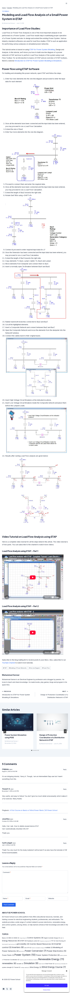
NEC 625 (21, 951)
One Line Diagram (34, 668)
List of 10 (28, 947)
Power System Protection (48, 955)
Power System (25, 954)
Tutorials (5, 11)
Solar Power (49, 963)
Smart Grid (42, 963)
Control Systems (35, 938)
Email (28, 898)
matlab (49, 947)
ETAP (5, 668)
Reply (65, 769)
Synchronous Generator (61, 963)
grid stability (23, 944)
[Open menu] (66, 3)
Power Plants (8, 955)
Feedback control (33, 941)
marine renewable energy (38, 947)
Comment (7, 872)
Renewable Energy (51, 959)
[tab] (31, 750)
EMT (62, 938)
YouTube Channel (8, 663)
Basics (5, 938)
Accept (47, 985)
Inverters (18, 947)
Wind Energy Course (54, 967)
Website (51, 898)
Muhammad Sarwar (9, 23)
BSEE (16, 938)
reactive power (24, 959)
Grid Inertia (5, 944)
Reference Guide (33, 959)
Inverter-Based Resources (42, 944)
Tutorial (17, 967)
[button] (66, 971)
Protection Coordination (11, 959)
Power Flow (46, 668)
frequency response (45, 941)
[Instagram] (10, 988)
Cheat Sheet (23, 938)
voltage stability (25, 967)
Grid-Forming (61, 941)
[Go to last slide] (4, 731)
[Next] (65, 731)
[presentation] (17, 722)
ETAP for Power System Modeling (42, 50)
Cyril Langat (7, 843)
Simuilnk (20, 963)
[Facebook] (3, 988)
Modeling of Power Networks (18, 668)
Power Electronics (56, 951)
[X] (7, 988)
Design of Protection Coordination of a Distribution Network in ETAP (54, 694)
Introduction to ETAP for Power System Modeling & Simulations (38, 61)
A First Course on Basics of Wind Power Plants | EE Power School (33, 810)
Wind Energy (35, 967)
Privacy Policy (46, 989)
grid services (12, 944)
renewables (9, 963)
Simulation (31, 963)
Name (5, 898)
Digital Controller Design (52, 938)
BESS (11, 938)
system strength (8, 967)
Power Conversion (35, 951)
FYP (53, 941)
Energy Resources (11, 941)
